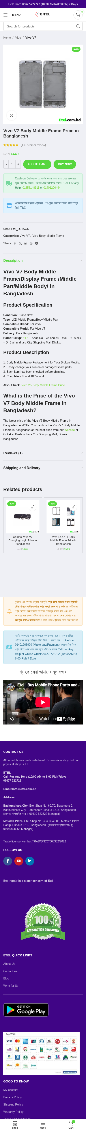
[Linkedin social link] (25, 243)
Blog (6, 978)
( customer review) (33, 145)
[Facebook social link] (14, 243)
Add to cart (37, 164)
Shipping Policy (13, 1104)
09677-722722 (12, 780)
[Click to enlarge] (12, 115)
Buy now (65, 164)
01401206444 (51, 187)
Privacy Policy (12, 1097)
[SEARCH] (78, 26)
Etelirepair (10, 880)
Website (69, 430)
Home (7, 37)
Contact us (10, 971)
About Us (9, 963)
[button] (32, 507)
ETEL (26, 338)
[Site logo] (43, 14)
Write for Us (11, 985)
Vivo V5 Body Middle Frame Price (43, 385)
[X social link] (20, 243)
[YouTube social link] (18, 861)
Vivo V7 (30, 37)
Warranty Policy (13, 1111)
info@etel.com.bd (24, 789)
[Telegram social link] (36, 243)
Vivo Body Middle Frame (48, 235)
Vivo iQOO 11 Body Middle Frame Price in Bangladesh (63, 540)
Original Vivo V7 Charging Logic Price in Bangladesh (23, 540)
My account (10, 1089)
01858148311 (30, 187)
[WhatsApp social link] (31, 243)
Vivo (18, 37)
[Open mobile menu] (5, 15)
